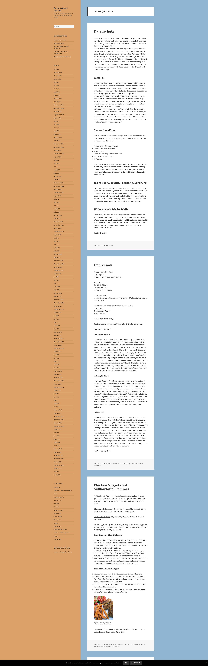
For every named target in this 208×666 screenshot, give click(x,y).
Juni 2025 (56, 85)
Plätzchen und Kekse (60, 530)
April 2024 (57, 131)
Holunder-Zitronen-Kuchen (62, 57)
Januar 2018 (57, 374)
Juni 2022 (56, 202)
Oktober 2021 (58, 228)
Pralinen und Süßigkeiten (62, 533)
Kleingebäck (58, 520)
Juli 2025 (56, 82)
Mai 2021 (56, 244)
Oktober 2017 (58, 384)
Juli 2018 (56, 355)
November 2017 (59, 381)
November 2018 (59, 342)
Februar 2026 (58, 72)
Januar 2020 (57, 296)
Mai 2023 (56, 167)
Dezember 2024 (58, 105)
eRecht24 (102, 233)
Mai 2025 (56, 89)
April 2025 (57, 92)
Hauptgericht (134, 644)
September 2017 (59, 387)
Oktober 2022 (58, 189)
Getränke (57, 507)
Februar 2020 (58, 293)
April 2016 (57, 442)
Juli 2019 (56, 316)
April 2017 (57, 403)
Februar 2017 (58, 410)
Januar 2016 (57, 452)
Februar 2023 (58, 176)
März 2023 (57, 173)
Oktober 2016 (58, 423)
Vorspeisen (57, 539)
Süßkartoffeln (115, 646)
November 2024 (59, 108)
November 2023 (59, 147)
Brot (55, 494)
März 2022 (57, 212)
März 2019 (57, 329)
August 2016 (57, 429)
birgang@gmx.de (106, 290)
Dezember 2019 (58, 300)
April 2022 (57, 209)
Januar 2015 (57, 475)
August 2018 (57, 351)
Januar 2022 (57, 218)
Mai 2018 (56, 361)
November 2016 (59, 420)
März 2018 (57, 368)
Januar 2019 (57, 335)
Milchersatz (57, 526)
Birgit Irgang (126, 463)
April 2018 (57, 364)
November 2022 (59, 186)
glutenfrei (120, 644)
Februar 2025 (58, 98)
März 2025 (57, 95)
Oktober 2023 (58, 150)
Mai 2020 (56, 283)
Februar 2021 (58, 254)
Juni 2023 (56, 163)
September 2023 (59, 154)
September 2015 (59, 465)
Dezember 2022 (58, 183)
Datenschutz (57, 500)
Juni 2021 (56, 241)
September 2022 (59, 192)
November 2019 (59, 303)
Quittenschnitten (59, 43)
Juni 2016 (56, 436)
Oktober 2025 (58, 76)
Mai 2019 (56, 322)
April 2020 (57, 287)
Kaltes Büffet (58, 517)
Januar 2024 (57, 141)
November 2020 (59, 264)
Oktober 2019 (58, 306)
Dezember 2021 (58, 222)
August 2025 (57, 79)
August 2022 (57, 196)
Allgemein (57, 487)
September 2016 (59, 426)
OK (126, 663)
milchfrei (104, 646)
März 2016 (57, 446)
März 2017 (57, 407)
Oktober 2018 (58, 345)
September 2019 (59, 309)
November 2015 (59, 459)
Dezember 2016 (58, 416)
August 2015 (57, 468)
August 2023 (57, 157)
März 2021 (57, 251)
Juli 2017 (56, 394)
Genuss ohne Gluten (61, 9)
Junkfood (142, 644)
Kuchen (56, 523)
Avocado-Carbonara (60, 40)
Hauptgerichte (58, 510)
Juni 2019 (56, 319)
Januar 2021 (57, 257)
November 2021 (59, 225)
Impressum (57, 513)
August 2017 (57, 390)
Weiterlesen (136, 663)
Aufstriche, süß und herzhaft (63, 491)
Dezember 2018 (58, 338)
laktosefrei (97, 646)
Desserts (56, 504)
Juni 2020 (56, 280)
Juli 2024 (56, 121)
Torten (56, 536)
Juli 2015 (56, 472)
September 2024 (59, 115)
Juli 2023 (56, 160)
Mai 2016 (56, 439)
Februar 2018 (58, 371)
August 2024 (57, 118)
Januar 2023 (57, 179)
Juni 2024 (56, 124)
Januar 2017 (57, 413)
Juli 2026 (56, 69)
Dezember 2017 (58, 377)
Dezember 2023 (58, 144)
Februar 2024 (58, 137)
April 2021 (57, 248)
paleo (109, 646)
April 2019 (57, 326)
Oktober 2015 (58, 462)
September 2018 (59, 348)
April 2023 (57, 170)
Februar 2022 (58, 215)
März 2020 (57, 290)
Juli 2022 (56, 199)
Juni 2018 (56, 358)
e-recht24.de (115, 324)
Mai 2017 (56, 400)
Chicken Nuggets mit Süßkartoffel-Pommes (111, 487)
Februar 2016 (58, 449)
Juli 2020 (56, 277)
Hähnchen (127, 644)
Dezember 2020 (58, 261)
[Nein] (206, 663)
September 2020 (59, 270)
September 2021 (59, 231)
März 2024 (57, 134)
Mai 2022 (56, 205)
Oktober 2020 (58, 267)
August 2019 (57, 313)
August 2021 (57, 235)
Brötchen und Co (59, 497)
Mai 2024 (56, 128)
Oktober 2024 (58, 111)
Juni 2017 (56, 397)
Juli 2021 (56, 238)
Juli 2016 (56, 433)
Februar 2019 (58, 332)
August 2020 (57, 274)
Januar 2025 (57, 102)
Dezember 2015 (58, 455)
